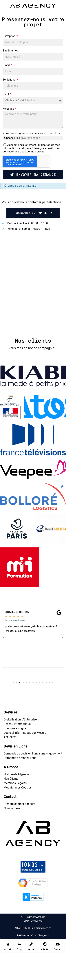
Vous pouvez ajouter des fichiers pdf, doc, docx (31, 133)
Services (31, 949)
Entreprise (9, 36)
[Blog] (19, 944)
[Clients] (45, 944)
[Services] (31, 944)
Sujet (6, 94)
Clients (44, 949)
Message (9, 108)
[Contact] (58, 944)
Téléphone (9, 79)
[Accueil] (8, 944)
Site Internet (10, 50)
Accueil (7, 949)
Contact (58, 949)
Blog (19, 949)
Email (6, 65)
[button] (4, 637)
